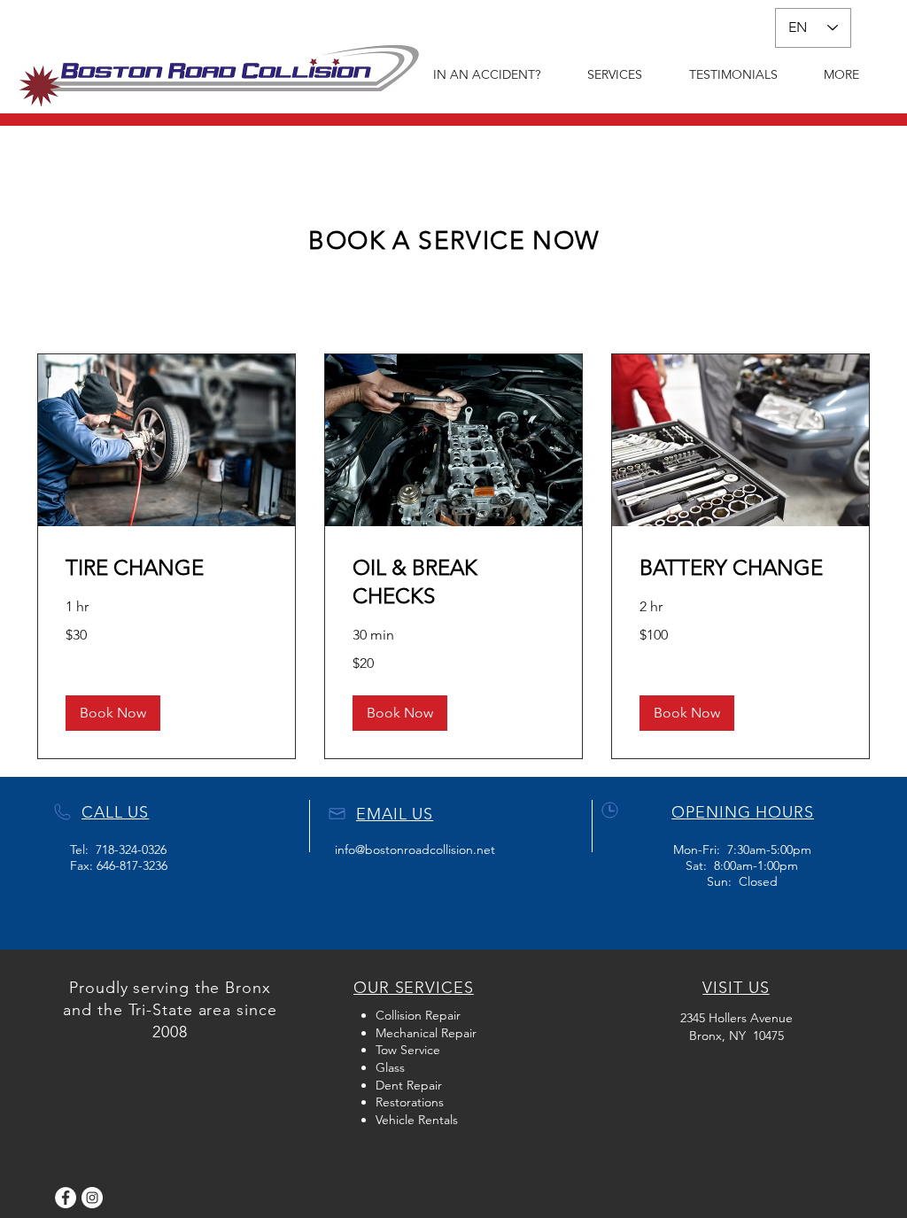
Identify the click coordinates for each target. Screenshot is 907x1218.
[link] (166, 568)
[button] (113, 713)
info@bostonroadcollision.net (415, 849)
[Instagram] (92, 1197)
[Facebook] (65, 1197)
